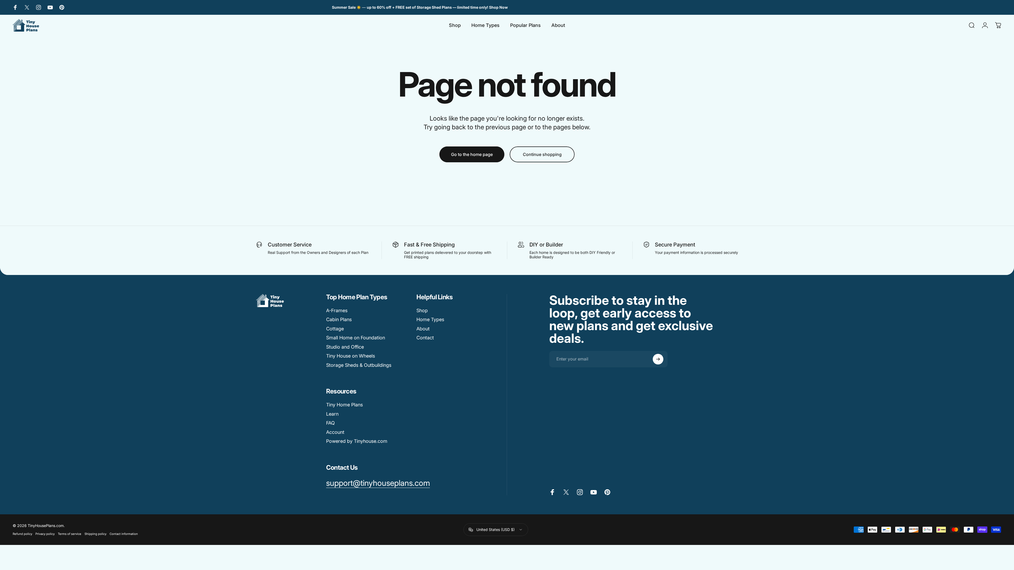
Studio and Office (345, 347)
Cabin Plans (339, 319)
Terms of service (69, 534)
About (423, 328)
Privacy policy (45, 534)
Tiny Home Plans (344, 404)
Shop (422, 310)
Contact (425, 337)
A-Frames (337, 310)
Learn (332, 414)
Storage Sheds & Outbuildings (358, 365)
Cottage (335, 328)
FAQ (330, 423)
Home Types (430, 319)
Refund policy (22, 534)
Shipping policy (95, 534)
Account (335, 432)
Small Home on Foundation (355, 337)
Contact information (124, 534)
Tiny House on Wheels (350, 356)
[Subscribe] (658, 359)
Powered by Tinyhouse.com (356, 441)
